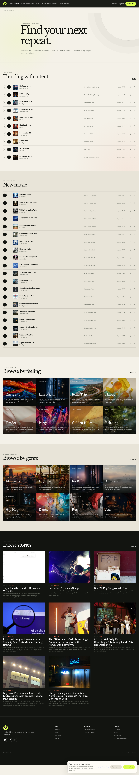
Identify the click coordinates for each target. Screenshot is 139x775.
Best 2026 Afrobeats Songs (64, 588)
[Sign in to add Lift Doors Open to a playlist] (134, 94)
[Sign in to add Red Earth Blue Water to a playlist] (134, 226)
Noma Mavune (23, 88)
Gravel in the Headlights (28, 327)
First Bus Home (25, 125)
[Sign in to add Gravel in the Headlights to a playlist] (134, 328)
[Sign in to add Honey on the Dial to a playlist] (134, 118)
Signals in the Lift (25, 156)
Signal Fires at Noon (26, 343)
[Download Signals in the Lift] (130, 157)
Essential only (116, 767)
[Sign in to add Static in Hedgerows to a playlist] (134, 320)
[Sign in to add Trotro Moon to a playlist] (134, 149)
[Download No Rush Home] (130, 87)
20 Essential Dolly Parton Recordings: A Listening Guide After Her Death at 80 (114, 642)
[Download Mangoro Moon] (130, 195)
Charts (23, 3)
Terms (121, 752)
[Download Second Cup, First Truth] (130, 257)
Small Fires (23, 141)
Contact (116, 732)
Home (11, 3)
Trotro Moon (24, 148)
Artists (61, 3)
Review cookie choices (102, 767)
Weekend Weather (26, 335)
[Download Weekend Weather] (130, 336)
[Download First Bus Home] (130, 126)
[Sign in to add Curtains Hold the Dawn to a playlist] (134, 234)
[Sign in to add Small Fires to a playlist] (134, 141)
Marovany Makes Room (28, 202)
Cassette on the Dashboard (29, 288)
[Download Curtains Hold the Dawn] (130, 234)
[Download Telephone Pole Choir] (130, 312)
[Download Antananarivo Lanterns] (130, 218)
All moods (133, 373)
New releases (30, 3)
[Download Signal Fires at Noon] (130, 343)
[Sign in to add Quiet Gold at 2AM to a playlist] (134, 242)
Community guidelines (120, 738)
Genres (38, 3)
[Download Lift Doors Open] (130, 94)
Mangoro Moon (25, 194)
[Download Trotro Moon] (130, 149)
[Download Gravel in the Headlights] (130, 328)
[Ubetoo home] (5, 4)
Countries (58, 735)
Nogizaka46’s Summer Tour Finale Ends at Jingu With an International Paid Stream (23, 696)
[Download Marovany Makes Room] (130, 203)
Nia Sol (21, 119)
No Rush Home (24, 86)
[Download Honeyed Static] (130, 250)
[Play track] (9, 87)
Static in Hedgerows (90, 312)
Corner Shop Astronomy (28, 303)
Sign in (121, 4)
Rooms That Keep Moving (91, 87)
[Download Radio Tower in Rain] (130, 110)
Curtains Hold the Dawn (28, 233)
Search (57, 732)
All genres (133, 460)
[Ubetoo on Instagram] (15, 740)
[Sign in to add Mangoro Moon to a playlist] (134, 195)
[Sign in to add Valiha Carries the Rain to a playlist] (134, 211)
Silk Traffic (87, 149)
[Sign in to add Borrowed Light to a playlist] (134, 134)
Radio (49, 3)
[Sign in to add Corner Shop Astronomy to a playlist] (134, 304)
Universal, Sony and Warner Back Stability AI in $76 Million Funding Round (23, 642)
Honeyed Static (25, 249)
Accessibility (117, 735)
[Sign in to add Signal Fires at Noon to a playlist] (134, 343)
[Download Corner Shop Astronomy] (130, 304)
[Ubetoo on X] (5, 740)
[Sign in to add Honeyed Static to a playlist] (134, 250)
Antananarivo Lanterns (28, 218)
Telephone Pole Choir (27, 311)
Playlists (54, 3)
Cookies (134, 752)
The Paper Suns (23, 104)
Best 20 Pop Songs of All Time (111, 588)
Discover (16, 3)
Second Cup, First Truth (28, 257)
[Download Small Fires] (130, 141)
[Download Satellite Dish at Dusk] (130, 273)
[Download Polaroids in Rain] (130, 102)
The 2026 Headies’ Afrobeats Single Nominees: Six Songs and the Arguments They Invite (69, 642)
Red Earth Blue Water (90, 195)
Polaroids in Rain (25, 102)
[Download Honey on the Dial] (130, 118)
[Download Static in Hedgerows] (130, 320)
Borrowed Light (25, 133)
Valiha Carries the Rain (27, 210)
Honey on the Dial (26, 117)
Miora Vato (22, 196)
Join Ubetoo (130, 3)
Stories (66, 3)
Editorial (133, 547)
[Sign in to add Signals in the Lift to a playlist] (134, 157)
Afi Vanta (21, 150)
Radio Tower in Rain (26, 109)
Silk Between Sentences (28, 264)
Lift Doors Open (25, 94)
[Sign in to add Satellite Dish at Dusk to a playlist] (134, 273)
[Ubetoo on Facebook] (10, 740)
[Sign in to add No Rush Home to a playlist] (134, 87)
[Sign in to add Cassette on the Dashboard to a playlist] (134, 289)
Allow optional (129, 767)
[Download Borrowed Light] (130, 134)
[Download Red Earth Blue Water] (130, 226)
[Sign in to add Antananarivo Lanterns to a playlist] (134, 218)
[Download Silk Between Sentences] (130, 265)
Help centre (117, 729)
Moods (44, 3)
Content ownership (89, 729)
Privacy (127, 752)
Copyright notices (89, 732)
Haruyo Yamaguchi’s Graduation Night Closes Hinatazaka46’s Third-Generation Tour (69, 696)
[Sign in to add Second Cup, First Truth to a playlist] (134, 257)
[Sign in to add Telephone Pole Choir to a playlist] (134, 312)
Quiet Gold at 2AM (89, 234)
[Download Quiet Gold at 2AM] (130, 242)
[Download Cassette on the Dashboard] (130, 289)
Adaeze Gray (23, 235)
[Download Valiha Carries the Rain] (130, 211)
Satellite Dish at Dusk (27, 272)
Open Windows (88, 118)
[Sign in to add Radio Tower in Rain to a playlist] (134, 110)
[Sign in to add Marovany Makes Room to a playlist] (134, 203)
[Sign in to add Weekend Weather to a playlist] (134, 336)
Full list (134, 78)
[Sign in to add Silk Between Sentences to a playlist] (134, 265)
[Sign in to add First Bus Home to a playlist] (134, 126)
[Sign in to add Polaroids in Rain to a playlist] (134, 102)
